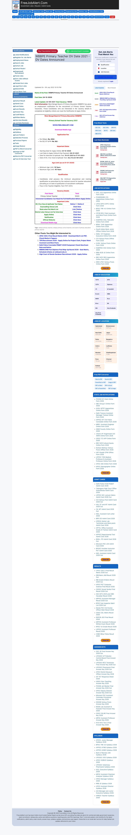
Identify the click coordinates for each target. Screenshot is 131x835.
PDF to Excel (108, 385)
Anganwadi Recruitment (19, 72)
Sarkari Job (19, 66)
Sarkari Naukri (20, 68)
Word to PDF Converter (23, 156)
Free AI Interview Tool (23, 159)
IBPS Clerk (98, 130)
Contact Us (67, 811)
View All (106, 268)
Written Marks (20, 117)
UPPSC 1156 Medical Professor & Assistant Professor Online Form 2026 (106, 459)
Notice (79, 209)
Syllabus (18, 132)
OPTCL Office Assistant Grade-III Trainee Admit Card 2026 (106, 530)
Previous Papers (21, 140)
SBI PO (106, 130)
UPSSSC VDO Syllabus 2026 (106, 757)
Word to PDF (98, 379)
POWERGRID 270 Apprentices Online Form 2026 (105, 199)
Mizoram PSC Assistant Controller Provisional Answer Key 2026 (104, 697)
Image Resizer (20, 146)
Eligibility (18, 129)
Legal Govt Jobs (21, 86)
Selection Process (21, 138)
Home (15, 11)
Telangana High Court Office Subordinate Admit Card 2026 (106, 490)
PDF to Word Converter (23, 149)
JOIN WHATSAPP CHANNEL (80, 51)
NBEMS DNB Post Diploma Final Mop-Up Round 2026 (108, 99)
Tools (17, 143)
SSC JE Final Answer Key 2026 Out (107, 116)
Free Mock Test (20, 91)
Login (111, 81)
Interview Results (21, 120)
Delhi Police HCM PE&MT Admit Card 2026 (107, 104)
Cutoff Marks (19, 114)
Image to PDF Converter (20, 152)
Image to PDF (112, 382)
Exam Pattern (20, 135)
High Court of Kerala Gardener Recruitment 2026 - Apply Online (63, 254)
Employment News (21, 60)
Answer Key (19, 112)
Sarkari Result (20, 101)
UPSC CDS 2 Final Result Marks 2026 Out (107, 93)
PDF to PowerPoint (100, 388)
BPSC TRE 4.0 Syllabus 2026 (106, 745)
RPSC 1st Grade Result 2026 (106, 627)
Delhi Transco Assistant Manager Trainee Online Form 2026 (104, 415)
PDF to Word (98, 385)
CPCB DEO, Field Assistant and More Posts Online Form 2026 (106, 215)
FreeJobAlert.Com (34, 3)
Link (74, 209)
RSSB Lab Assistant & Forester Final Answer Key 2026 (105, 709)
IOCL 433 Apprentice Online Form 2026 (108, 110)
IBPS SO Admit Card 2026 (105, 518)
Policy (60, 811)
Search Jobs (19, 63)
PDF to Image (112, 388)
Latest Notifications (22, 55)
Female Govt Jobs (21, 83)
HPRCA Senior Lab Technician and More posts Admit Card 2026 (105, 523)
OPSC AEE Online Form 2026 (106, 464)
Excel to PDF (108, 379)
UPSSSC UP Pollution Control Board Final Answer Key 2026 (106, 658)
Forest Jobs (19, 76)
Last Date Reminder (22, 123)
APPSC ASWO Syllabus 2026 (106, 750)
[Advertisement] (65, 33)
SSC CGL (97, 127)
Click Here (77, 207)
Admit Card (19, 103)
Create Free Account (105, 77)
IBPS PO (113, 127)
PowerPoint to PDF (100, 382)
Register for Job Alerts (23, 57)
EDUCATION (19, 89)
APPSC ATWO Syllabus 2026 (106, 747)
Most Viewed (112, 88)
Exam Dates (19, 106)
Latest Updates (99, 88)
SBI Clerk (112, 130)
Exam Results (20, 109)
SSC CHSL (106, 127)
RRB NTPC (98, 133)
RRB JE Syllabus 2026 (104, 783)
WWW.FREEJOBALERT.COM (63, 125)
